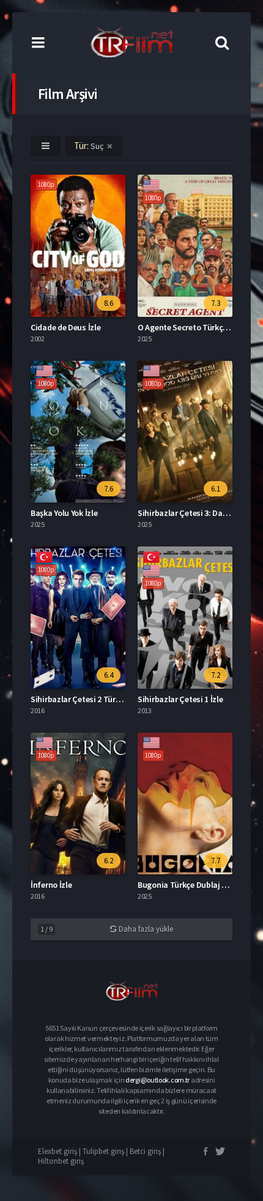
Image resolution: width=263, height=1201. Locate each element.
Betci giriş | (147, 1151)
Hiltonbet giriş (61, 1161)
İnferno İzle (51, 884)
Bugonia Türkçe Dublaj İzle (186, 884)
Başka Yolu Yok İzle (64, 512)
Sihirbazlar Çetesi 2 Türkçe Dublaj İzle (99, 699)
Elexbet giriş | (60, 1151)
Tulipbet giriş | (106, 1151)
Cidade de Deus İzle (65, 327)
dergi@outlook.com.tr (157, 1079)
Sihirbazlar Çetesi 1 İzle (180, 699)
